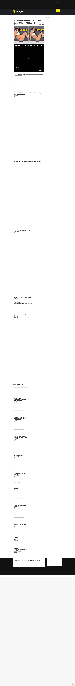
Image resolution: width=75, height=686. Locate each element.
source (15, 72)
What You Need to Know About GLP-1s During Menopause (20, 515)
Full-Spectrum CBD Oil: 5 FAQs (18, 455)
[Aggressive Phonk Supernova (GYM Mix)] (19, 402)
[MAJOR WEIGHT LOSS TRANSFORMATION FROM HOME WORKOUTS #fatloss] (22, 96)
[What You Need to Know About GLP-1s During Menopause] (19, 508)
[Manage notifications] (73, 684)
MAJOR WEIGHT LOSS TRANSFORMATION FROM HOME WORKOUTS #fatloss (27, 162)
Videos (17, 17)
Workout (15, 541)
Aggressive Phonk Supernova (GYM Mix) (20, 409)
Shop (25, 13)
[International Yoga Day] (19, 440)
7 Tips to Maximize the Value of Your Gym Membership (20, 464)
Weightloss (15, 539)
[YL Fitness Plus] (18, 11)
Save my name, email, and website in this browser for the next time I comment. (25, 314)
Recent (15, 389)
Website (15, 313)
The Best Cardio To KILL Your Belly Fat (22, 230)
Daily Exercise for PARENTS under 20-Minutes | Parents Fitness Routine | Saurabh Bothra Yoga (20, 418)
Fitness (16, 560)
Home (15, 17)
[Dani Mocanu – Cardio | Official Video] (19, 421)
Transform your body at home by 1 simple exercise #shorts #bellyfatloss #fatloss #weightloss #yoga (20, 399)
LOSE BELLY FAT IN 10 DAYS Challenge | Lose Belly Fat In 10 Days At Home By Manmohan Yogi (28, 93)
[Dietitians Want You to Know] (19, 526)
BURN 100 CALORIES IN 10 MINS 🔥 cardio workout (21, 384)
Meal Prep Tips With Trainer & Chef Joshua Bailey (19, 483)
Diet (14, 560)
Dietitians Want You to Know (18, 532)
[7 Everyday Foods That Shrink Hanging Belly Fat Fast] (19, 489)
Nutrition (15, 544)
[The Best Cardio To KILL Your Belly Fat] (22, 165)
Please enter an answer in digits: (18, 315)
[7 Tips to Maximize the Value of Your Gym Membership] (19, 457)
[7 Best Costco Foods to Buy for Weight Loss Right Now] (19, 499)
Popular (15, 390)
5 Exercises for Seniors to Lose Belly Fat (22, 297)
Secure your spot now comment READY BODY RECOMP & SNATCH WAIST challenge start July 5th (20, 437)
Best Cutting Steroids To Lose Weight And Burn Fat (20, 474)
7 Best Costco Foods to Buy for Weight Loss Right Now (20, 506)
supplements (25, 560)
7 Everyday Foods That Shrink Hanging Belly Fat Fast (20, 496)
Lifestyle (15, 540)
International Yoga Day (17, 447)
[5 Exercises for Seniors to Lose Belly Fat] (22, 232)
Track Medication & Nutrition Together (20, 524)
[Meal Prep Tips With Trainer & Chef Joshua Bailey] (19, 476)
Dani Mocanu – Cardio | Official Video (19, 428)
